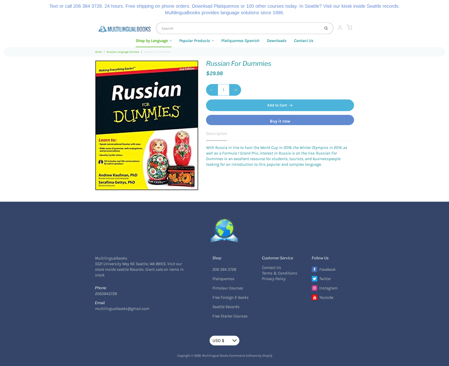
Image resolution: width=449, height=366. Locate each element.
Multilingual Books (215, 356)
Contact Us (303, 40)
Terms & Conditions (279, 273)
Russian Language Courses (123, 51)
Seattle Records (225, 306)
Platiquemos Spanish (240, 40)
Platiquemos (223, 278)
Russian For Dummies (157, 51)
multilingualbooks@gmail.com (122, 308)
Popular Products (194, 40)
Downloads (276, 40)
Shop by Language (152, 40)
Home (98, 51)
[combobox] (238, 28)
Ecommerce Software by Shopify (250, 356)
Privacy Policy (274, 278)
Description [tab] (216, 133)
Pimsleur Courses (227, 288)
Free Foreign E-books (230, 297)
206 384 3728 (224, 269)
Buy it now (280, 121)
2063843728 (106, 293)
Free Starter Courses (230, 316)
